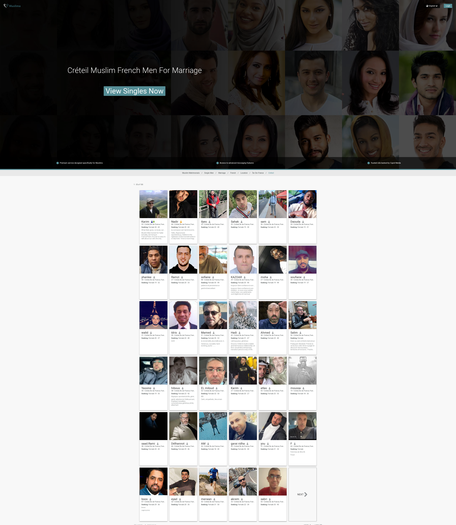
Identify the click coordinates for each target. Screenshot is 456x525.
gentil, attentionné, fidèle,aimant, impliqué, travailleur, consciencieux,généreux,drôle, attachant (183, 402)
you (263, 443)
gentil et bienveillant (208, 288)
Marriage (222, 173)
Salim (294, 332)
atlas (264, 388)
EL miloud (207, 388)
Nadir (174, 221)
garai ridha (238, 443)
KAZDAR (236, 277)
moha (264, 277)
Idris (174, 332)
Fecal (292, 455)
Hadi (234, 332)
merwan (206, 499)
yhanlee (146, 277)
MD (202, 396)
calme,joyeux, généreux (239, 341)
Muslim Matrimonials (191, 173)
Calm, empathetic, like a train (211, 399)
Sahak (235, 221)
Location (244, 173)
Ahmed (265, 332)
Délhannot (177, 443)
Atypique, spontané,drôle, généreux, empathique (183, 396)
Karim (145, 221)
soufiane (296, 277)
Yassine (146, 388)
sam (263, 221)
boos (144, 499)
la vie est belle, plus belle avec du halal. (213, 341)
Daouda (295, 221)
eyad (174, 499)
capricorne (145, 510)
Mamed (206, 332)
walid (144, 332)
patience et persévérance (210, 285)
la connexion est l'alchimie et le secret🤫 (183, 230)
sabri (264, 499)
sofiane (205, 277)
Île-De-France (258, 173)
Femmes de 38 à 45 (297, 452)
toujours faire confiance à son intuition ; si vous (243, 285)
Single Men (209, 173)
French (233, 173)
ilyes (204, 221)
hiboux (175, 388)
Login (448, 6)
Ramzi (175, 277)
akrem (235, 499)
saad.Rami (148, 443)
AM (203, 443)
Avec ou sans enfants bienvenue (302, 341)
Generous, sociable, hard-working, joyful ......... (210, 345)
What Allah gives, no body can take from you (153, 230)
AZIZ (173, 341)
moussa (295, 388)
